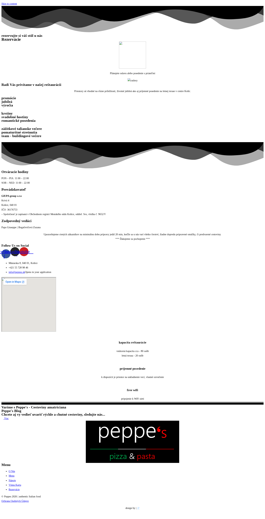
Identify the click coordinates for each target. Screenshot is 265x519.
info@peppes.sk (17, 272)
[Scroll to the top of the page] (2, 515)
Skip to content (9, 3)
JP (138, 508)
